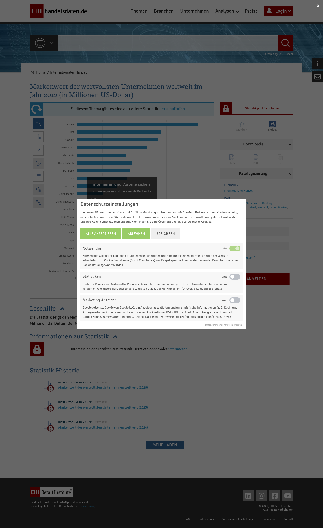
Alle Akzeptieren (101, 234)
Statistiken (92, 276)
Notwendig (92, 248)
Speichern (166, 234)
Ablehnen (136, 234)
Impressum (237, 325)
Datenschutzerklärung (217, 325)
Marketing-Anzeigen (100, 300)
